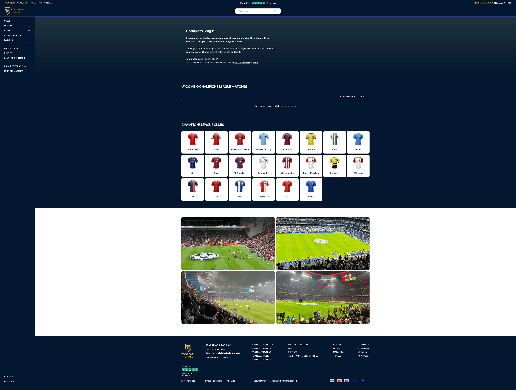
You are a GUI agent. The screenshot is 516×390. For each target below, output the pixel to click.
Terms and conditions (213, 381)
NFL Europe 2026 (12, 35)
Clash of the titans (14, 58)
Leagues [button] (8, 26)
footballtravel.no (261, 352)
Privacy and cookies (189, 381)
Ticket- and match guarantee (303, 356)
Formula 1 (9, 40)
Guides (336, 348)
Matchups (338, 352)
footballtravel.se (261, 360)
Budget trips (11, 48)
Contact (292, 352)
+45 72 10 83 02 (242, 62)
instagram (365, 352)
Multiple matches (13, 71)
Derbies (8, 53)
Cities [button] (7, 30)
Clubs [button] (7, 21)
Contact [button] (8, 377)
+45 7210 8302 (216, 350)
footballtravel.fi (261, 356)
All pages (231, 381)
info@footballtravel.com (229, 353)
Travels (337, 356)
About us (9, 381)
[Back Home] (14, 11)
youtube (364, 356)
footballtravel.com (262, 345)
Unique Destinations (15, 66)
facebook (365, 348)
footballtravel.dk (261, 348)
